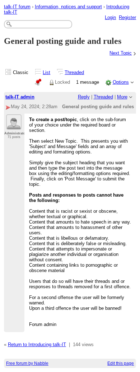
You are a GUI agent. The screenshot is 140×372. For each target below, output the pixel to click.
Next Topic (120, 53)
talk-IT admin (19, 97)
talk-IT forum (17, 6)
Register (127, 17)
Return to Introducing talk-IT (37, 344)
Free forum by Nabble (27, 363)
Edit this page (120, 363)
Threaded (74, 72)
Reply (84, 97)
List (46, 72)
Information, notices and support (68, 6)
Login (110, 17)
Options (121, 82)
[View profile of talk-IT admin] (14, 125)
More (122, 97)
